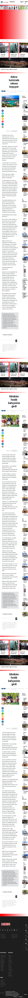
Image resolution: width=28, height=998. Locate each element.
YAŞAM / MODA (2, 966)
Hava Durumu (10, 956)
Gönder (16, 340)
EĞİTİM (2, 969)
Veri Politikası (3, 937)
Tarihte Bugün (10, 967)
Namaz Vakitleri (10, 961)
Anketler (2, 981)
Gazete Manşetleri (11, 975)
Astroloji (2, 986)
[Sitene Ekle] (17, 930)
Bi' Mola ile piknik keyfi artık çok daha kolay (24, 271)
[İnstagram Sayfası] (6, 930)
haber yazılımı (3, 995)
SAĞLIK (2, 967)
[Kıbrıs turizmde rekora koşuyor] (10, 101)
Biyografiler (3, 983)
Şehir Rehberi (10, 973)
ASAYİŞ (2, 970)
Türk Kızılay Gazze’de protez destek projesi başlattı (25, 128)
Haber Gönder (14, 937)
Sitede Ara (3, 980)
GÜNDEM (2, 959)
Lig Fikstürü (10, 965)
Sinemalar (11, 969)
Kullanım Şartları (14, 934)
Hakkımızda (3, 934)
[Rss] (13, 930)
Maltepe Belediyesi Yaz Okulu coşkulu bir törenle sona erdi (25, 284)
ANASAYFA (12, 1)
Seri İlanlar (11, 970)
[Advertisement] (14, 24)
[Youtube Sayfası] (8, 930)
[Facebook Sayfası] (1, 930)
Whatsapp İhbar (14, 936)
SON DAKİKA (3, 957)
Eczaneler (11, 963)
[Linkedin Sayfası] (10, 930)
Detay (16, 996)
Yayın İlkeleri (3, 936)
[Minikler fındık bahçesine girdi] (10, 420)
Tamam (20, 996)
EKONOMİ (3, 961)
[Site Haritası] (15, 930)
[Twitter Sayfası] (3, 930)
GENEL (7, 40)
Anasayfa (3, 40)
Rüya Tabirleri (3, 984)
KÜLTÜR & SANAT (2, 963)
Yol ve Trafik (10, 959)
